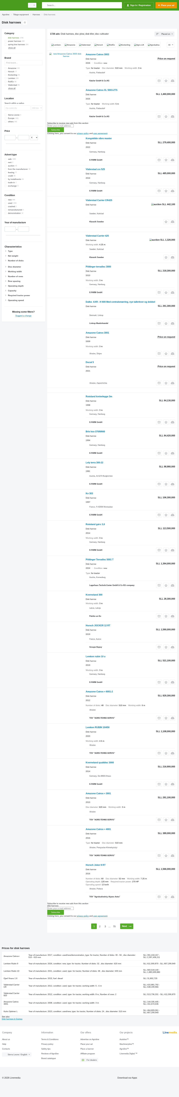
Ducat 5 (90, 362)
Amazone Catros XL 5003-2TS (101, 90)
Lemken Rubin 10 (11, 971)
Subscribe (55, 130)
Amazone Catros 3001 (97, 333)
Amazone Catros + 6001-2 (99, 691)
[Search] (44, 5)
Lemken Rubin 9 (11, 963)
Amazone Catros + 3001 (98, 793)
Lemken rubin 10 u (95, 656)
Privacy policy (47, 1044)
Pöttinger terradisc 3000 (98, 266)
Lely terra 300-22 (94, 462)
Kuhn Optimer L (11, 1011)
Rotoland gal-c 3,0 (95, 524)
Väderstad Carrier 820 (11, 994)
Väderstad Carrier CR (11, 986)
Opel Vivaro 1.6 (10, 978)
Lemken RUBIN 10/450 (97, 727)
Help (4, 1044)
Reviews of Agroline (50, 1053)
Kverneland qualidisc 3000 (100, 762)
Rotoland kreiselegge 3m (99, 396)
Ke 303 (89, 493)
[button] (166, 80)
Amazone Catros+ (12, 956)
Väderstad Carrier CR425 (99, 200)
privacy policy (83, 133)
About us (6, 1039)
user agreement (100, 133)
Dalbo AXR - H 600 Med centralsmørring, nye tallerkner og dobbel (120, 302)
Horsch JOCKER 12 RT (98, 625)
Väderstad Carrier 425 (97, 236)
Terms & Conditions (49, 1039)
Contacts (6, 1049)
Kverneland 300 (94, 595)
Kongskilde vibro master (99, 138)
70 (114, 926)
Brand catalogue (48, 1058)
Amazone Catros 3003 (97, 54)
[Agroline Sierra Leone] (13, 5)
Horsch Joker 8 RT (96, 865)
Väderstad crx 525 (95, 169)
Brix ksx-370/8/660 (95, 431)
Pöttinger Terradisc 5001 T (100, 559)
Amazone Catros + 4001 (98, 829)
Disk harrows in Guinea (12, 1019)
